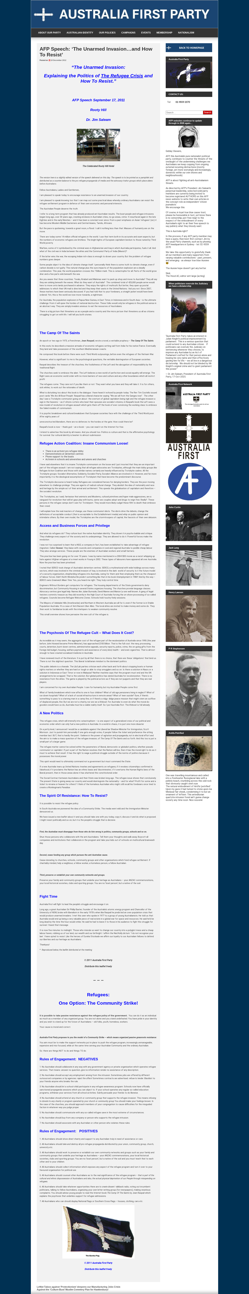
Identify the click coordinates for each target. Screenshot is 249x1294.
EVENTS (146, 32)
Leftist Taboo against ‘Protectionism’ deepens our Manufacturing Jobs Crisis (78, 1287)
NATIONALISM (186, 32)
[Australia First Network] (189, 398)
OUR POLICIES (107, 32)
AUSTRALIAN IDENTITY (80, 32)
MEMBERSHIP (164, 32)
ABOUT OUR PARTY (49, 32)
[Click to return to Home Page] (189, 51)
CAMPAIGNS (128, 32)
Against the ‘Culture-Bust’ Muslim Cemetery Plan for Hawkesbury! (72, 1289)
